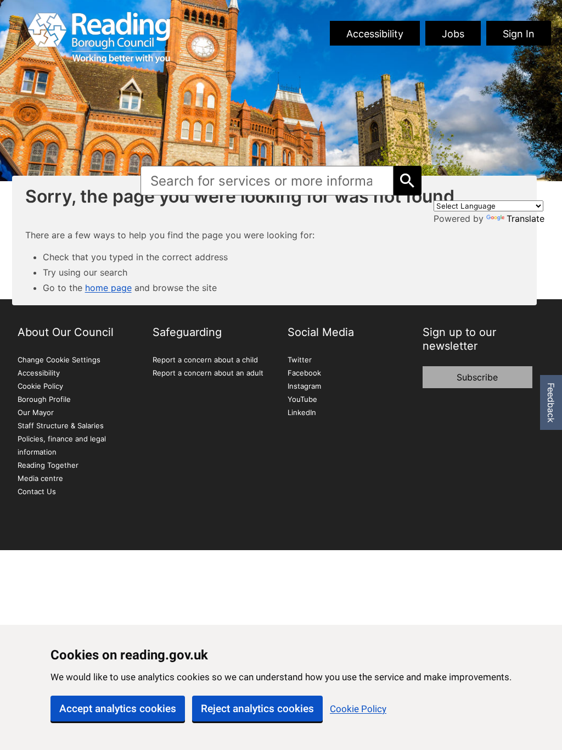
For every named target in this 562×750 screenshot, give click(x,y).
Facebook (304, 372)
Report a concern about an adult (208, 372)
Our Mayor (36, 412)
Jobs (453, 34)
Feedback (551, 403)
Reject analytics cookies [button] (257, 708)
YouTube (302, 399)
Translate (525, 218)
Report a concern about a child (205, 359)
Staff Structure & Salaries (61, 425)
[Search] (408, 180)
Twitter (300, 359)
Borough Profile (44, 399)
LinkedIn (302, 412)
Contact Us (37, 491)
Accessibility (374, 34)
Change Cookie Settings (59, 359)
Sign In (519, 34)
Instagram (304, 386)
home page (108, 287)
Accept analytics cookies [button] (117, 708)
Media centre (40, 478)
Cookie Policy (358, 708)
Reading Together (48, 465)
